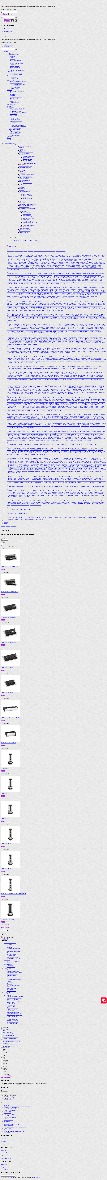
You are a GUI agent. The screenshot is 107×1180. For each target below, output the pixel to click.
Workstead (14, 505)
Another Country (83, 261)
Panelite (37, 431)
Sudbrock (17, 471)
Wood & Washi (51, 503)
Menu (24, 403)
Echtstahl (21, 314)
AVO (86, 268)
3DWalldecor (48, 251)
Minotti (50, 404)
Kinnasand (26, 376)
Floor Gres (56, 327)
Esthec (33, 318)
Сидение (21, 147)
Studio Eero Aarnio (100, 469)
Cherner (93, 292)
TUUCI (98, 482)
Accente (66, 255)
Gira (31, 340)
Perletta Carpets (77, 433)
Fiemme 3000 (63, 325)
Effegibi (71, 314)
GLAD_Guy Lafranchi (61, 340)
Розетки (21, 187)
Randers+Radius (30, 448)
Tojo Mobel (83, 479)
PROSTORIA (38, 440)
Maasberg (39, 397)
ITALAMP (16, 362)
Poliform (9, 438)
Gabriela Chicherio (41, 337)
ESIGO (17, 318)
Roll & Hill (10, 452)
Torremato (40, 481)
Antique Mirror (22, 262)
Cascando (87, 289)
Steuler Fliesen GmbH (76, 468)
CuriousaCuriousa (82, 297)
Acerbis (77, 255)
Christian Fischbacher (36, 293)
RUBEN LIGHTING (73, 452)
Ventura (36, 492)
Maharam (90, 397)
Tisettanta (64, 479)
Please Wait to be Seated (21, 437)
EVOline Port (4, 768)
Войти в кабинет (8, 45)
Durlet (20, 310)
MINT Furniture (58, 404)
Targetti (63, 476)
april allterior (79, 262)
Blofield (74, 277)
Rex (44, 450)
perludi (84, 433)
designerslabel (47, 306)
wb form (78, 500)
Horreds (17, 352)
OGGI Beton (85, 423)
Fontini (17, 328)
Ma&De (24, 397)
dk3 (71, 307)
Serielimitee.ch (86, 462)
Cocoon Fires (30, 294)
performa (65, 433)
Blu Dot (102, 277)
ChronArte (56, 293)
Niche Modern (63, 416)
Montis (42, 407)
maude (32, 402)
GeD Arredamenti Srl (36, 338)
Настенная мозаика (24, 180)
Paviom (26, 433)
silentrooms (53, 464)
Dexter (90, 306)
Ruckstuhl (95, 452)
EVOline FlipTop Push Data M (8, 617)
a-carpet (9, 255)
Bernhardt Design (15, 277)
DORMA (23, 309)
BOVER (18, 280)
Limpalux (74, 389)
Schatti (64, 459)
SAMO (55, 458)
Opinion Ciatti (29, 426)
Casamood (80, 289)
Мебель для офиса (27, 160)
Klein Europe (79, 376)
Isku (90, 361)
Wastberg (68, 500)
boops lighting (84, 279)
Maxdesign (52, 402)
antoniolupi (30, 262)
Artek (37, 265)
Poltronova (32, 438)
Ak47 (30, 258)
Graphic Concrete (97, 341)
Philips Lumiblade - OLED (90, 434)
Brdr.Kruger (61, 280)
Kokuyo (28, 378)
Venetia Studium (28, 492)
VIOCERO (26, 495)
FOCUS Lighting (98, 327)
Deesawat (27, 304)
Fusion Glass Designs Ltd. (53, 332)
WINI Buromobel (95, 502)
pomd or (39, 438)
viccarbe (59, 493)
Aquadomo (100, 262)
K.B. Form (10, 372)
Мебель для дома (27, 159)
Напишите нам (8, 31)
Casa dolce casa (43, 289)
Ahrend (101, 256)
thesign (75, 478)
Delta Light (67, 304)
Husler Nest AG (54, 352)
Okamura (103, 423)
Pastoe (98, 431)
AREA (37, 263)
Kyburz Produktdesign (96, 379)
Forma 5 (37, 328)
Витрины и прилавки (25, 229)
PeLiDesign (53, 433)
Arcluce (14, 263)
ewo (80, 318)
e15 (8, 314)
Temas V (27, 478)
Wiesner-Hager (55, 502)
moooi (47, 407)
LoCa (89, 390)
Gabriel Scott (23, 337)
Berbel (76, 276)
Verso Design (80, 492)
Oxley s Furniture (29, 427)
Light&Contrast (24, 389)
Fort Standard (29, 330)
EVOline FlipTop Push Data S (8, 642)
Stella (47, 468)
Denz (79, 304)
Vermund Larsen (52, 492)
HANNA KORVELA (29, 348)
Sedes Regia (87, 461)
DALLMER (37, 301)
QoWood (35, 444)
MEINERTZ (94, 402)
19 (7, 548)
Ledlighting (10, 388)
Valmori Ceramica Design (45, 491)
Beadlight (35, 275)
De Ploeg (78, 303)
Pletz (30, 437)
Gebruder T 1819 (25, 338)
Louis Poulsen (45, 392)
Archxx (9, 263)
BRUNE (22, 282)
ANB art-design (98, 259)
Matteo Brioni (19, 402)
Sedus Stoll (10, 462)
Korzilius (83, 378)
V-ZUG (21, 491)
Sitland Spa (10, 465)
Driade (69, 309)
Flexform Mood (48, 327)
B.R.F (39, 273)
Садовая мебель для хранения (27, 208)
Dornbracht (29, 309)
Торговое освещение (24, 231)
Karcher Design (87, 372)
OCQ (44, 423)
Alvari (75, 259)
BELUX (9, 276)
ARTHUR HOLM (85, 265)
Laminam (99, 385)
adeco (16, 256)
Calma (35, 287)
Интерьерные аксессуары (29, 163)
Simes (70, 464)
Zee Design (30, 517)
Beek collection (63, 275)
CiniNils (68, 293)
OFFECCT (65, 423)
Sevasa (9, 464)
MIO (65, 404)
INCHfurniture (19, 359)
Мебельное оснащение (25, 146)
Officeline (72, 423)
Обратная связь (8, 28)
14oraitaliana (10, 251)
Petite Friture (34, 434)
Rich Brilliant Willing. (81, 450)
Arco (19, 263)
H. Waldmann (18, 348)
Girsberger (42, 340)
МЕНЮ (6, 52)
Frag (88, 330)
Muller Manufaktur (69, 409)
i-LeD (13, 356)
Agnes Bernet (75, 256)
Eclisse (26, 314)
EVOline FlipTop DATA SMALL (9, 592)
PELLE (59, 433)
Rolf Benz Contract (99, 451)
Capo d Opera (76, 287)
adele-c (20, 256)
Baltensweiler (51, 273)
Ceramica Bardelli (80, 290)
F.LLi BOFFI (26, 324)
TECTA (9, 478)
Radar (9, 448)
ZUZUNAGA (39, 519)
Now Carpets (56, 419)
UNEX (50, 486)
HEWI (98, 349)
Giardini (81, 338)
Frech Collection (28, 331)
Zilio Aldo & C (81, 517)
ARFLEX (49, 263)
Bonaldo (67, 279)
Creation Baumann (54, 297)
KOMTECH (62, 378)
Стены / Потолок (27, 195)
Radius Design (15, 448)
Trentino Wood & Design (36, 482)
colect (56, 294)
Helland (20, 349)
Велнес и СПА (23, 171)
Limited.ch (67, 389)
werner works (98, 500)
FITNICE (23, 327)
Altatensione (64, 259)
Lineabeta (88, 389)
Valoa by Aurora (56, 491)
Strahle (36, 469)
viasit (45, 493)
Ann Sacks (53, 261)
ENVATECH (39, 317)
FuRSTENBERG (40, 332)
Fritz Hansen (97, 331)
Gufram (34, 344)
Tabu (15, 476)
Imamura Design (62, 358)
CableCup (16, 287)
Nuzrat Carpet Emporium (86, 419)
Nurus (70, 419)
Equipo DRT (53, 317)
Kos (88, 378)
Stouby (31, 469)
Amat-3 (80, 259)
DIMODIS (38, 307)
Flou (76, 327)
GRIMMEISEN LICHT (61, 342)
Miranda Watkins (89, 404)
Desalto (83, 304)
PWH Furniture (86, 440)
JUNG (95, 368)
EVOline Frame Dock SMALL (8, 743)
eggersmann (78, 314)
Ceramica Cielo (89, 290)
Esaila (13, 318)
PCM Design (33, 433)
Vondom (20, 496)
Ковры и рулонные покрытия (27, 174)
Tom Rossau (19, 481)
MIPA (69, 404)
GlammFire (71, 340)
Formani (51, 328)
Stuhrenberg (10, 471)
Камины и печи (27, 194)
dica (100, 306)
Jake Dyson (34, 366)
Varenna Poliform (93, 491)
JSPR (73, 368)
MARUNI (68, 400)
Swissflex (90, 471)
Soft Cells (82, 465)
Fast (102, 324)
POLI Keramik (97, 437)
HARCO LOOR (55, 348)
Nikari (87, 416)
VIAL (40, 493)
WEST (9, 502)
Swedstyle (77, 471)
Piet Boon (34, 436)
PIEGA (27, 436)
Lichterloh (94, 388)
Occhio (39, 423)
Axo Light (99, 268)
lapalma (44, 386)
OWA (13, 427)
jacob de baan (27, 366)
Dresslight (63, 309)
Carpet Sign (22, 289)
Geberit (16, 338)
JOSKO (64, 368)
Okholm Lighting (12, 424)
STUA (75, 469)
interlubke (16, 361)
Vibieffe (53, 493)
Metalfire (71, 403)
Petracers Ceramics (43, 434)
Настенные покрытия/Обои (26, 177)
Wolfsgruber (42, 503)
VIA (27, 493)
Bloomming (95, 277)
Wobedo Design (20, 503)
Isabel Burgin (68, 361)
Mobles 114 (60, 406)
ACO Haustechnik (86, 255)
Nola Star (56, 417)
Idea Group (18, 356)
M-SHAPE (10, 397)
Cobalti (15, 294)
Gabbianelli (10, 337)
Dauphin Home (96, 301)
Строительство (23, 200)
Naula (60, 414)
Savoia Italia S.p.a (28, 459)
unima (60, 486)
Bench (15, 276)
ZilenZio (74, 517)
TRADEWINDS (91, 481)
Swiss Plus (83, 471)
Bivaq (59, 277)
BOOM (72, 279)
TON (25, 481)
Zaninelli (14, 517)
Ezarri (15, 320)
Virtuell (32, 495)
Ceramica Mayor (22, 292)
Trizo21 (58, 482)
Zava (24, 517)
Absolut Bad (38, 255)
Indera (42, 359)
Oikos (91, 423)
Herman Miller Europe (85, 349)
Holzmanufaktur (58, 351)
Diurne (58, 307)
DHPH (95, 306)
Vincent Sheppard (12, 495)
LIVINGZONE (54, 390)
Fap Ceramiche (78, 324)
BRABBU (29, 280)
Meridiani (29, 403)
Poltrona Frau (17, 438)
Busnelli (20, 283)
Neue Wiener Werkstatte (98, 414)
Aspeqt (55, 266)
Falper (38, 324)
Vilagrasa (90, 493)
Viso (37, 495)
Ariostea (60, 263)
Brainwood (36, 280)
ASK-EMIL (43, 266)
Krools (48, 379)
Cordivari (43, 296)
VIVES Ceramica (84, 495)
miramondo (80, 404)
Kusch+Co (76, 379)
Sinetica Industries (82, 464)
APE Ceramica (58, 262)
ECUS (31, 314)
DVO (54, 310)
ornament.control (66, 426)
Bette (29, 277)
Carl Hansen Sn (92, 287)
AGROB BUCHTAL (93, 256)
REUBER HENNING (36, 450)
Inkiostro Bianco (56, 359)
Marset (35, 400)
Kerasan (55, 375)
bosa (96, 279)
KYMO (9, 380)
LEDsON (24, 388)
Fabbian (33, 324)
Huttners (67, 352)
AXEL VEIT (92, 268)
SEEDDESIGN (18, 462)
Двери (21, 201)
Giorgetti (16, 340)
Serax (80, 462)
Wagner (23, 500)
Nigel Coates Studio (78, 416)
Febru (9, 325)
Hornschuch (10, 352)
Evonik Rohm (74, 318)
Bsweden (45, 282)
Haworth (90, 348)
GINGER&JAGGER (96, 338)
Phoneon (13, 436)
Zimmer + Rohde (91, 517)
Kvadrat (82, 379)
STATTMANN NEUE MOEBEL (91, 467)
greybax (46, 342)
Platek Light (10, 437)
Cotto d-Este (70, 296)
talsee (51, 476)
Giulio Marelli (50, 340)
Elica (35, 316)
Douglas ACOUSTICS (39, 309)
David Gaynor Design (22, 303)
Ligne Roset (45, 389)
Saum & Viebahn (18, 459)
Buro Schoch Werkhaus (93, 282)
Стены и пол (22, 173)
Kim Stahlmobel (11, 376)
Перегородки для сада (28, 221)
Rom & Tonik (18, 452)
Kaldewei (35, 372)
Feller (35, 325)
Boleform (39, 279)
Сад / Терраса (23, 202)
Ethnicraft (49, 318)
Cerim (51, 292)
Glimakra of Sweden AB (17, 341)
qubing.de (63, 444)
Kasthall (65, 373)
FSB (14, 332)
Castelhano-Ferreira (34, 290)
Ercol (74, 317)
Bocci (24, 279)
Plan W (61, 436)
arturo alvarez (17, 266)
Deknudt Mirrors (41, 304)
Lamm (9, 386)
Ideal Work (44, 356)
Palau (13, 431)
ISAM (83, 361)
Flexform (40, 327)
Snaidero (71, 465)
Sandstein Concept (68, 458)
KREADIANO (99, 378)
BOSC (100, 279)
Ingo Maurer (48, 359)
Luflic (9, 393)
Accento (72, 255)
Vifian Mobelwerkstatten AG (75, 493)
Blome (79, 277)
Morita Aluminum (82, 407)
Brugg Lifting (11, 282)
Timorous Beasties (55, 479)
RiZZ (70, 451)
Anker (40, 261)
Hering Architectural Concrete (54, 349)
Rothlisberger (54, 452)
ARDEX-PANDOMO (28, 263)
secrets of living (70, 461)
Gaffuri (57, 337)
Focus (91, 327)
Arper (16, 265)
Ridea (9, 451)
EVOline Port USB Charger (8, 919)
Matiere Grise (11, 402)
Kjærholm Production (69, 376)
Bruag (95, 280)
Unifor (55, 486)
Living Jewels (45, 390)
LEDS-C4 (17, 388)
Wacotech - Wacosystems (14, 500)
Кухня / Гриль (23, 209)
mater (98, 400)
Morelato (68, 407)
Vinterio (20, 495)
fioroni (9, 327)
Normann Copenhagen (19, 419)
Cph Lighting (31, 297)
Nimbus (18, 417)
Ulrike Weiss (19, 486)
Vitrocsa (75, 495)
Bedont (56, 275)
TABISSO (10, 476)
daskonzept (82, 301)
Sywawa (17, 472)
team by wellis (76, 476)
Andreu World (20, 261)
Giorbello (10, 340)
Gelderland (45, 338)
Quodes (94, 444)
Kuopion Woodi (55, 379)
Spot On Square (57, 467)
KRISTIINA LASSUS (39, 379)
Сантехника (22, 170)
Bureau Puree (66, 282)
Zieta (69, 517)
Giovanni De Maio (24, 340)
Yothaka (24, 513)
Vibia (49, 493)
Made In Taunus (64, 397)
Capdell (69, 287)
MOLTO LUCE (19, 407)
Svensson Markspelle (62, 471)
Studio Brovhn (82, 469)
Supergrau (37, 471)
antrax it (36, 262)
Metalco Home (64, 403)
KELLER (10, 375)
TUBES (84, 482)
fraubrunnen (10, 331)
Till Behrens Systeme (35, 479)
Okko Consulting (22, 424)
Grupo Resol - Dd (96, 342)
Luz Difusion (69, 393)
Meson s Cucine (43, 403)
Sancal (60, 458)
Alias (92, 258)
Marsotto (40, 400)
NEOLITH (79, 414)
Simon (74, 464)
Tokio (94, 479)
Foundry (49, 330)
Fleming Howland (32, 327)
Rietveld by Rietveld (22, 451)
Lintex (9, 390)
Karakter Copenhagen (65, 372)
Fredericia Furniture (38, 331)
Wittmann (13, 503)
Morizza (90, 407)
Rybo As (32, 454)
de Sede (84, 303)
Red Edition (76, 448)
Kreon (9, 379)
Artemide (48, 265)
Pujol (61, 440)
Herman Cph (66, 349)
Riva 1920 (59, 451)
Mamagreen (20, 399)
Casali (67, 289)
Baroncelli (78, 273)
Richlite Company (93, 450)
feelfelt (22, 325)
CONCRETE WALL (81, 294)
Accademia (60, 255)
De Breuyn (57, 303)
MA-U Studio (31, 397)
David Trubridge (33, 303)
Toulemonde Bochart (70, 481)
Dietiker (32, 307)
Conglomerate (15, 296)
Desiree (77, 306)
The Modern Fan (68, 478)
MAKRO (14, 399)
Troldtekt (65, 482)
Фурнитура (22, 188)
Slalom (57, 465)
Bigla (33, 277)
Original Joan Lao (56, 426)
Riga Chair (31, 451)
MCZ (71, 402)
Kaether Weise (18, 372)
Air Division (18, 258)
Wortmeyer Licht (29, 505)
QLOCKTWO (27, 444)
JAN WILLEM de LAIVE (67, 366)
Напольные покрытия (25, 176)
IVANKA (30, 362)
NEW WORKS (35, 416)
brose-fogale (84, 280)
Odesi (49, 423)
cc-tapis (60, 290)
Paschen (93, 431)
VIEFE (65, 493)
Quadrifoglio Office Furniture (46, 444)
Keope (42, 375)
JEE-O (92, 366)
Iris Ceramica (60, 361)
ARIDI (55, 263)
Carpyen (29, 289)
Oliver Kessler (57, 424)
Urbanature (81, 486)
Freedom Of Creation (50, 331)
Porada (44, 438)
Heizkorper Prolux (12, 349)
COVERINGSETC (12, 297)
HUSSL (61, 352)
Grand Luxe (70, 341)
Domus (16, 309)
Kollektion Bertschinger (45, 378)
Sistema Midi (98, 464)
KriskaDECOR (22, 379)
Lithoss (30, 390)
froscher (9, 332)
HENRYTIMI (37, 349)
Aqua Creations (92, 262)
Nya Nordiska (97, 419)
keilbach (99, 373)
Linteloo (101, 389)
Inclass (26, 359)
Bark (73, 273)
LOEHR (94, 390)
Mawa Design (39, 402)
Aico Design (10, 258)
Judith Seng (79, 368)
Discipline (52, 307)
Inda (37, 359)
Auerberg (58, 268)
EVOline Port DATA (6, 843)
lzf (74, 393)
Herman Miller (74, 349)
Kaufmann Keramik (79, 373)
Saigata (45, 458)
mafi (71, 397)
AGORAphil (83, 256)
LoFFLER (100, 390)
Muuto (32, 410)
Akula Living (51, 258)
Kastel (60, 373)
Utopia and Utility (99, 486)
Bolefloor (33, 279)
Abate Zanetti (30, 255)
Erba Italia (68, 317)
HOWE (36, 352)
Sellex (60, 462)
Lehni (29, 388)
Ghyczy (75, 338)
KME (100, 376)
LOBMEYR (82, 390)
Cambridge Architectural (44, 287)
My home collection (40, 410)
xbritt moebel (15, 509)
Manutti (72, 399)
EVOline (67, 318)
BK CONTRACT (66, 277)
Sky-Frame (51, 465)
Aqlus (85, 262)
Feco (13, 325)
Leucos (62, 388)
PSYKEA (46, 440)
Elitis (39, 316)
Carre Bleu (35, 289)
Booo (78, 279)
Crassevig (45, 297)
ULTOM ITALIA (28, 486)
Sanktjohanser (78, 458)
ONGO (17, 426)
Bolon (45, 279)
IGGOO (68, 356)
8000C (63, 251)
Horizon (96, 351)
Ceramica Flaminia (99, 290)
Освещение (22, 164)
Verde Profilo (43, 492)
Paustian (21, 433)
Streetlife (49, 469)
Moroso (95, 407)
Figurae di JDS (79, 325)
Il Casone (91, 356)
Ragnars (23, 448)
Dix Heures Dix (65, 307)
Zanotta (19, 517)
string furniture (56, 469)
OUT (9, 427)
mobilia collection (51, 406)
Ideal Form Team (27, 356)
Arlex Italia (102, 263)
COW (25, 297)
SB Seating (42, 459)
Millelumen (31, 404)
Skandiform (17, 465)
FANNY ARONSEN (58, 324)
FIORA (103, 325)
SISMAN (90, 464)
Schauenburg (71, 459)
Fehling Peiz (29, 325)
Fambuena (44, 324)
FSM (18, 332)
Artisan (98, 265)
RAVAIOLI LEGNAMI (60, 448)
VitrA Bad (61, 495)
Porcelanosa (59, 438)
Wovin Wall (37, 505)
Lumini (38, 393)
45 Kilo (58, 251)
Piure (51, 436)
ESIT (23, 318)
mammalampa (29, 399)
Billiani (37, 277)
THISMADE (98, 478)
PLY (61, 437)
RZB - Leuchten (40, 454)
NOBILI (43, 417)
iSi (87, 361)
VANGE (78, 491)
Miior (98, 403)
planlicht (76, 436)
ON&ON (79, 424)
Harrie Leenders (65, 348)
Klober (90, 376)
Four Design (56, 330)
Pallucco (18, 431)
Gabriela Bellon (31, 337)
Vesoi (101, 492)
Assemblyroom (70, 266)
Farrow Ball (97, 324)
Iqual (47, 361)
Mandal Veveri (37, 399)
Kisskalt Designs (48, 376)
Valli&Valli (34, 491)
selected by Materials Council (40, 462)
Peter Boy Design (99, 433)
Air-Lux (25, 258)
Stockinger (15, 469)
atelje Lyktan (33, 268)
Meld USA (102, 402)
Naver (64, 414)
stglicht (85, 468)
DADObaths (23, 301)
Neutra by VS (17, 416)
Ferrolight (56, 325)
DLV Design (77, 307)
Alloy (27, 259)
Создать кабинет (8, 46)
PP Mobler (83, 438)
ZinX (98, 517)
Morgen (74, 407)
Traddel (83, 481)
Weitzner (91, 500)
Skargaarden (25, 465)
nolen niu (62, 417)
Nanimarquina (29, 414)
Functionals (31, 332)
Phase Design (53, 434)
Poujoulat (76, 438)
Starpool (78, 467)
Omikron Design (71, 424)
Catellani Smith (44, 290)
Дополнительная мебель (29, 156)
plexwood (35, 437)
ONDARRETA (86, 424)
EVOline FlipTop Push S (7, 692)
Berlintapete (92, 276)
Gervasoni (69, 338)
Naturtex (54, 414)
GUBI (29, 344)
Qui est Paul (70, 444)
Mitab (9, 406)
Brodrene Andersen (70, 280)
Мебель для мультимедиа (26, 152)
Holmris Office (43, 351)
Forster (96, 328)
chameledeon (76, 292)
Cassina (20, 290)
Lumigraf (26, 393)
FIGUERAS (71, 325)
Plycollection (67, 437)
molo (102, 406)
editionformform (58, 314)
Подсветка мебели (24, 232)
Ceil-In (72, 290)
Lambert (93, 385)
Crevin (61, 297)
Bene (37, 276)
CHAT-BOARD (85, 292)
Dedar (15, 304)
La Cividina (31, 385)
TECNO (88, 476)
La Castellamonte (23, 385)
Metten (77, 403)
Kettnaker (66, 375)
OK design (97, 423)
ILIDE (33, 358)
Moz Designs (52, 409)
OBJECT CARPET (17, 423)
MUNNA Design (12, 410)
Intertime (37, 361)
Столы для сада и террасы (26, 205)
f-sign (9, 324)
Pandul (32, 431)
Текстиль (21, 190)
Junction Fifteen (87, 368)
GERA (63, 338)
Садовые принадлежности (30, 222)
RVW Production (24, 454)
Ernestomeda (89, 317)
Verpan (73, 492)
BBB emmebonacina (18, 275)
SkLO (40, 465)
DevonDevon (84, 306)
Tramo (98, 481)
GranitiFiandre (78, 341)
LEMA (34, 388)
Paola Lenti (56, 431)
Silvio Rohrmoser (62, 464)
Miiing (88, 403)
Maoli (78, 399)
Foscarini (36, 330)
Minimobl (45, 404)
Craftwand (38, 297)
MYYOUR (57, 410)
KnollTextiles (22, 378)
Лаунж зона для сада (24, 207)
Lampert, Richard (27, 386)
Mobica (23, 406)
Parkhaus (82, 431)
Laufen (64, 386)
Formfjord (69, 328)
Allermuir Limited (19, 259)
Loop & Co (37, 392)
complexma (61, 294)
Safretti (34, 458)
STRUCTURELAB (67, 469)
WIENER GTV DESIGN (44, 502)
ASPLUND (61, 266)
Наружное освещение (25, 167)
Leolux (45, 388)
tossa (58, 481)
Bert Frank (23, 277)
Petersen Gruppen (25, 434)
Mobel (19, 406)
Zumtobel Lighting (29, 519)
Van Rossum (71, 491)
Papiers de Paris (64, 431)
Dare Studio (66, 301)
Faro (85, 324)
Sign (41, 464)
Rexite (63, 450)
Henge (30, 349)
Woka (36, 503)
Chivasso (27, 293)
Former (56, 328)
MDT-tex (87, 402)
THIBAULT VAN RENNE (85, 478)
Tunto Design (91, 482)
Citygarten (74, 293)
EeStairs (66, 314)
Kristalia (30, 379)
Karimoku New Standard (20, 373)
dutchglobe (31, 310)
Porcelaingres (51, 438)
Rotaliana (47, 452)
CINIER (62, 293)
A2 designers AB (17, 255)
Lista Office (15, 390)
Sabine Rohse (27, 458)
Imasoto (69, 358)
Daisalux (30, 301)
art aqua (20, 265)
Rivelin (65, 451)
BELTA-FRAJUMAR (94, 275)
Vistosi (47, 495)
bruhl (17, 282)
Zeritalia (55, 517)
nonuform (80, 417)
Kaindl (29, 372)
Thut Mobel (25, 479)
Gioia (104, 338)
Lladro (68, 390)
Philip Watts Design (68, 434)
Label (53, 385)
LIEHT (17, 389)
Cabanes (9, 287)
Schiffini (93, 459)
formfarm (62, 328)
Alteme (70, 259)
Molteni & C (10, 407)
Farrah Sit (90, 324)
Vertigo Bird (88, 492)
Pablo (9, 431)
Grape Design (87, 341)
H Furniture (10, 348)
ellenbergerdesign (46, 316)
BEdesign (50, 275)
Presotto (95, 438)
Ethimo (42, 318)
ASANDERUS (26, 266)
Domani (97, 307)
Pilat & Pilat (40, 436)
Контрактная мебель (28, 161)
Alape (78, 258)
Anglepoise (28, 261)
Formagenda (44, 328)
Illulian (38, 358)
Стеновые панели (27, 183)
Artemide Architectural (58, 265)
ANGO (34, 261)
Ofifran (78, 423)
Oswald (102, 426)
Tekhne (14, 478)
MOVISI (41, 409)
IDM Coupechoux (53, 356)
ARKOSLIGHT (75, 263)
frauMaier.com (18, 331)
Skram (45, 465)
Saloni (50, 458)
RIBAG (72, 450)
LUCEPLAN (90, 392)
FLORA (62, 327)
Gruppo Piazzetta (17, 344)
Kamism (56, 372)
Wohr (32, 503)
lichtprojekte (10, 389)
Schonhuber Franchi (29, 461)
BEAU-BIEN (43, 275)
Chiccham (20, 293)
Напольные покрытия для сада (31, 224)
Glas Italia (78, 340)
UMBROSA (44, 486)
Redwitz (90, 448)
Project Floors (22, 440)
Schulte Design (47, 461)
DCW (52, 303)
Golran (58, 341)
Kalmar (50, 372)
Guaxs (24, 344)
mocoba (71, 406)
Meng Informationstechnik (14, 403)
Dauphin (88, 301)
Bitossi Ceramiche (51, 277)
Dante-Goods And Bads (56, 301)
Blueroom (10, 279)
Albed (82, 258)
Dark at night (74, 301)
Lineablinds (95, 389)
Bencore (32, 276)
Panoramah (43, 431)
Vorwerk (26, 496)
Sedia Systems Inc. (97, 461)
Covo (20, 297)
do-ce (93, 307)
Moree (63, 407)
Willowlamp (85, 502)
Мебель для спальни (24, 153)
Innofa (82, 359)
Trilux (49, 482)
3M (53, 251)
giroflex (36, 340)
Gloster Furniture (42, 341)
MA (19, 397)
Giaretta (86, 338)
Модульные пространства (26, 185)
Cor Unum (36, 296)
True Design (77, 482)
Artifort (93, 265)
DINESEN (45, 307)
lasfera (59, 386)
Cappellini (84, 287)
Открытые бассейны (28, 216)
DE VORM (90, 303)
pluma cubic (56, 437)
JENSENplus (99, 366)
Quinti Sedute (78, 444)
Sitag (104, 464)
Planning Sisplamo (92, 436)
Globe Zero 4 (29, 341)
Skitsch (35, 465)
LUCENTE (81, 392)
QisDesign (20, 444)
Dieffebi (15, 307)
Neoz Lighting (87, 414)
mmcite (13, 406)
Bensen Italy (61, 276)
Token (89, 479)
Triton (54, 482)
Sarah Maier (94, 458)
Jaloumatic (42, 366)
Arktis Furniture (84, 263)
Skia (31, 465)
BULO (59, 282)
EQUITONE (61, 317)
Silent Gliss (46, 464)
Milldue (25, 404)
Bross (91, 280)
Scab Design (58, 459)
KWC (87, 379)
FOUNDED (43, 330)
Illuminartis (53, 358)
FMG (87, 327)
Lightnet (32, 389)
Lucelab (75, 392)
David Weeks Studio (43, 303)
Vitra (55, 495)
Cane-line (64, 287)
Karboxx (80, 372)
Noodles (86, 417)
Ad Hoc (102, 255)
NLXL (38, 417)
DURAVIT (14, 310)
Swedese (70, 471)
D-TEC (9, 301)
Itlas (21, 362)
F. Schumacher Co (16, 324)
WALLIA (39, 500)
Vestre (18, 493)
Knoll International (12, 378)
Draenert (49, 309)
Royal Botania (62, 452)
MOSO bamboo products (20, 409)
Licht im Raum (86, 388)
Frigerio (84, 331)
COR (31, 296)
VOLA (9, 496)
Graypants (19, 342)
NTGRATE (64, 419)
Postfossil (70, 438)
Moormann (53, 407)
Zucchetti (16, 519)
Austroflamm (65, 268)
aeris (45, 256)
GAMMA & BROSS (82, 337)
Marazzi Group (84, 399)
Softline (88, 465)
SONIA (98, 465)
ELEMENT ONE (15, 316)
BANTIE (68, 273)
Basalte (92, 273)
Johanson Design (37, 368)
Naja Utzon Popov (19, 414)
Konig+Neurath (75, 378)
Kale (40, 372)
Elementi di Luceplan (27, 316)
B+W (16, 273)
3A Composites (32, 251)
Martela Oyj (47, 400)
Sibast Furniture (34, 464)
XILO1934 (22, 509)
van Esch (65, 491)
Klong (95, 376)
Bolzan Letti (51, 279)
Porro (65, 438)
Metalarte (51, 403)
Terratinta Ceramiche (47, 478)
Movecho (35, 409)
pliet (40, 437)
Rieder (13, 451)
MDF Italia (81, 402)
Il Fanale (97, 356)
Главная (3, 526)
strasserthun (42, 469)
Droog (74, 309)
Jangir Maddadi (79, 366)
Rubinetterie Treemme (85, 452)
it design (9, 362)
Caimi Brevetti (28, 287)
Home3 (73, 351)
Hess (93, 349)
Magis (75, 397)
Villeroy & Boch (98, 493)
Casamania (73, 289)
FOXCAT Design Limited (75, 330)
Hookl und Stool (80, 351)
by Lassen (62, 283)
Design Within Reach (18, 306)
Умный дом (26, 197)
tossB (62, 481)
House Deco (23, 352)
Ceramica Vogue (32, 292)
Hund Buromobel (44, 352)
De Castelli (64, 303)
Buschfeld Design (12, 283)
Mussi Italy (20, 410)
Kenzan (37, 375)
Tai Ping (29, 476)
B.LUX (33, 273)
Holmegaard (35, 351)
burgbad (73, 282)
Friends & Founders (76, 331)
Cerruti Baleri (58, 292)
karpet (51, 373)
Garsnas (99, 337)
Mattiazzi (26, 402)
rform (67, 450)
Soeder (76, 465)
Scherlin (87, 459)
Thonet (9, 479)
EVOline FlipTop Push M (7, 667)
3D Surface (40, 251)
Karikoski (10, 373)
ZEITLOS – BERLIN (40, 517)
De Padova (71, 303)
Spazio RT (19, 467)
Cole (45, 294)
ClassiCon (81, 293)
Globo (35, 341)
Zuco (22, 519)
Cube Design (68, 297)
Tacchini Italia (22, 476)
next (47, 416)
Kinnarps (19, 376)
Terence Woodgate (36, 478)
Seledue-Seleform (53, 462)
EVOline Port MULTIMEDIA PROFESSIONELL (13, 894)
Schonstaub (38, 461)
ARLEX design (93, 263)
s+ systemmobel (11, 458)
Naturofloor (48, 414)
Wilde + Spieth (64, 502)
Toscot (54, 481)
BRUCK (100, 280)
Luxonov (57, 393)
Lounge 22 (60, 392)
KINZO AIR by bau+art (36, 376)
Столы (21, 149)
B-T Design (27, 273)
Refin (95, 448)
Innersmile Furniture (74, 359)
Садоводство (26, 219)
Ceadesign (66, 290)
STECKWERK (11, 468)
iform (64, 356)
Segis (30, 462)
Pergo (70, 433)
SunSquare (30, 471)
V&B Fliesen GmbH (12, 491)
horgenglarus (89, 351)
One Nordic (95, 424)
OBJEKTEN (33, 423)
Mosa (101, 407)
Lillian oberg (53, 389)
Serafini (75, 462)
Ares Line (43, 263)
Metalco (56, 403)
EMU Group (100, 316)
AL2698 (72, 258)
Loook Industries (28, 392)
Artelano (42, 265)
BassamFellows (99, 273)
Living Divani (37, 390)
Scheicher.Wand (79, 459)
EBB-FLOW (14, 314)
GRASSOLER (11, 342)
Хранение (22, 150)
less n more (51, 388)
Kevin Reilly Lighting (76, 375)
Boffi (28, 279)
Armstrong (10, 265)
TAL (47, 476)
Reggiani (14, 450)
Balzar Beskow (60, 273)
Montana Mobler (29, 407)
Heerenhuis (100, 348)
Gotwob (64, 341)
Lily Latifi (60, 389)
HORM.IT (102, 351)
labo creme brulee (61, 385)
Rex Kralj (49, 450)
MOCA (66, 406)
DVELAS (48, 310)
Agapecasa (62, 256)
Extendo (96, 318)
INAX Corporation (98, 358)
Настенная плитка (24, 178)
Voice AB (101, 495)
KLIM (86, 376)
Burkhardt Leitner (81, 282)
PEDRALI (46, 433)
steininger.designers (39, 468)
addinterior (10, 256)
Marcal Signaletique (94, 399)
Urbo (87, 486)
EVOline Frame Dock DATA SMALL (10, 717)
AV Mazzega (80, 268)
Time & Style (46, 479)
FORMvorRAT (89, 328)
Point (91, 437)
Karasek (74, 372)
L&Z (16, 385)
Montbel (37, 407)
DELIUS (56, 304)
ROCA (83, 451)
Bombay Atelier (59, 279)
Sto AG (9, 469)
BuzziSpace (45, 283)
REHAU (20, 450)
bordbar (91, 279)
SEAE (54, 461)
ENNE (22, 317)
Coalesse (10, 294)
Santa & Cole (86, 458)
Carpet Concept (14, 289)
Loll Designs (14, 392)
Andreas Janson (11, 261)
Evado (54, 318)
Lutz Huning (50, 393)
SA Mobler (19, 458)
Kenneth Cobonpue (29, 375)
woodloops (66, 503)
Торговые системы (24, 228)
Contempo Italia (24, 296)
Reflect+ (100, 448)
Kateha (71, 373)
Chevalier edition (101, 292)
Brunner (28, 282)
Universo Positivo (68, 486)
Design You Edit (29, 306)
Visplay (41, 495)
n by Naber (10, 414)
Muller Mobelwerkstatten (95, 409)
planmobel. (83, 436)
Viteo (51, 495)
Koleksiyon (35, 378)
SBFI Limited (50, 459)
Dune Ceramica (96, 309)
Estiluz (37, 318)
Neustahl (10, 416)
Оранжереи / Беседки (28, 225)
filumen (86, 325)
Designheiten (55, 306)
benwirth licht (70, 276)
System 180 (97, 471)
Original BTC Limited (44, 426)
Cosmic (64, 296)
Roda (88, 451)
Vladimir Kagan (93, 495)
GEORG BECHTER (55, 338)
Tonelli (29, 481)
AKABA (35, 258)
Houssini (30, 352)
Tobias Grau (70, 479)
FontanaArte (10, 328)
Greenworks (40, 342)
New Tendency (25, 416)
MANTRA (51, 399)
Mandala (44, 399)
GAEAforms (51, 337)
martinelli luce (60, 400)
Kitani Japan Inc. (58, 376)
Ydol (20, 513)
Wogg (28, 503)
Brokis (78, 280)
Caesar (21, 287)
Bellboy (85, 275)
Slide (66, 465)
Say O (36, 459)
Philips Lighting (78, 434)
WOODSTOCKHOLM (83, 503)
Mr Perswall (59, 409)
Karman (39, 373)
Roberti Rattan (76, 451)
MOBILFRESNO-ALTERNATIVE (36, 406)
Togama (77, 479)
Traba (79, 481)
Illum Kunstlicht (45, 358)
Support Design (45, 471)
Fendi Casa (40, 325)
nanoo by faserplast (38, 414)
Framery (97, 330)
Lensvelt (39, 388)
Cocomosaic (21, 294)
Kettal (61, 375)
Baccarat (44, 273)
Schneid (98, 459)
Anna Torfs (60, 261)
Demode (73, 304)
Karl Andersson (31, 373)
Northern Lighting (37, 419)
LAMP (14, 386)
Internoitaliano (23, 361)
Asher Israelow (35, 266)
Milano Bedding (17, 404)
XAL (9, 509)
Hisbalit (28, 351)
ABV (54, 255)
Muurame (27, 410)
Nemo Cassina (71, 414)
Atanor (77, 266)
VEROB (60, 492)
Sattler (11, 459)
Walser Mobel (53, 500)
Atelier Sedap (25, 268)
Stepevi (67, 468)
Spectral (25, 467)
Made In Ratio (55, 397)
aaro (24, 255)
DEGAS (33, 304)
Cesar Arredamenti (67, 292)
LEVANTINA (77, 388)
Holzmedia (67, 351)
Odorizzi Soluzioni (56, 423)
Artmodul (10, 266)
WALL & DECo (31, 500)
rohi (91, 451)
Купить (3, 569)
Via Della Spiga (33, 493)
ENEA (9, 317)
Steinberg (25, 468)
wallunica (46, 500)
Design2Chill (38, 306)
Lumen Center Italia (17, 393)
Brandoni (54, 280)
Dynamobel (60, 310)
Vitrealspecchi (68, 495)
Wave (73, 500)
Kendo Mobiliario (18, 375)
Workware (20, 505)
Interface (9, 361)
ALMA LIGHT (33, 259)
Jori (60, 368)
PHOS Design (21, 436)
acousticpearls (95, 255)
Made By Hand (46, 397)
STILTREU (100, 468)
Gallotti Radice (71, 337)
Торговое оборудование (25, 226)
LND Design (74, 390)
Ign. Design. (75, 356)
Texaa (61, 478)
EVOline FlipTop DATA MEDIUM (9, 566)
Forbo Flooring (24, 328)
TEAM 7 (69, 476)
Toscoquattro (47, 481)
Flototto (71, 327)
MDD (75, 402)
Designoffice (70, 306)
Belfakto (79, 275)
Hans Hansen (39, 348)
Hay (95, 348)
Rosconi (25, 452)
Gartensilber (10, 338)
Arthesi (77, 265)
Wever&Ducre (26, 502)
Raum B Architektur (41, 448)
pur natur (79, 440)
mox (46, 409)
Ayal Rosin (15, 269)
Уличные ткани (27, 214)
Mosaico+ (10, 409)
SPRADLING (66, 467)
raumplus (50, 448)
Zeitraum (49, 517)
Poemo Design (76, 437)
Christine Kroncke (47, 293)
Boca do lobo (17, 279)
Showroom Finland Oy (23, 464)
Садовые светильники (28, 218)
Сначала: (3, 538)
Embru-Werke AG (75, 316)
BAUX (9, 275)
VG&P (22, 493)
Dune (89, 309)
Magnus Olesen (82, 397)
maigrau (96, 397)
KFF (84, 375)
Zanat (9, 517)
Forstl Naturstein (19, 330)
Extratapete (102, 318)
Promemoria (30, 440)
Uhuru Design (11, 486)
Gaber (16, 337)
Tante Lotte (57, 476)
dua (85, 309)
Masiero (74, 400)
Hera (43, 349)
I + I (8, 356)
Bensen (55, 276)
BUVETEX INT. (28, 283)
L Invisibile (10, 385)
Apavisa (51, 262)
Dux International (40, 310)
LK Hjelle (62, 390)
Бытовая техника (27, 198)
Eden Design (38, 314)
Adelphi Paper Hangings (30, 256)
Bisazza (43, 277)
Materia (103, 400)
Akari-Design (43, 258)
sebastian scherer (61, 461)
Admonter (40, 256)
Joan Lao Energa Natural (14, 368)
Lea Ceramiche (79, 386)
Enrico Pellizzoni (30, 317)
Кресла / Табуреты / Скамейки (27, 204)
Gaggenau (63, 337)
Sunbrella (24, 471)
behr (75, 275)
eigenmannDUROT (94, 314)
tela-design (21, 478)
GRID (52, 342)
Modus (90, 406)
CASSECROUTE (12, 290)
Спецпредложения (20, 145)
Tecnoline (95, 476)
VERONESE (67, 492)
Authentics (72, 268)
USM (92, 486)
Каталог (8, 526)
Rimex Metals (46, 451)
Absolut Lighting (47, 255)
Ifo (60, 356)
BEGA (70, 275)
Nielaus (70, 416)
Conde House (91, 294)
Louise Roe (53, 392)
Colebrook (50, 294)
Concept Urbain (70, 294)
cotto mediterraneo (80, 296)
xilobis (28, 509)
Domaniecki (10, 309)
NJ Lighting (32, 417)
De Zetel (97, 303)
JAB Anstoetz (11, 366)
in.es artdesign (82, 358)
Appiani (72, 262)
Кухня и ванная (23, 168)
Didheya (9, 307)
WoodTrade (94, 503)
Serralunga (103, 462)
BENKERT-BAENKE (46, 276)
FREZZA (67, 331)
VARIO (14, 492)
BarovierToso (86, 273)
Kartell (55, 373)
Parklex (87, 431)
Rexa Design (56, 450)
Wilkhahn (79, 502)
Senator (69, 462)
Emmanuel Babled (91, 316)
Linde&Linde (81, 389)
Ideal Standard (36, 356)
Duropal (25, 310)
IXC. (36, 362)
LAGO (80, 385)
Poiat (87, 437)
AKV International (60, 258)
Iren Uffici (53, 361)
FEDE (17, 325)
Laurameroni (70, 386)
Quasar (57, 444)
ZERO (60, 517)
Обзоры (9, 138)
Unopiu (75, 486)
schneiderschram (11, 461)
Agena (68, 256)
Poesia (82, 437)
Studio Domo (91, 469)
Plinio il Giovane (47, 437)
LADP (75, 385)
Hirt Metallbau (21, 351)
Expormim (90, 318)
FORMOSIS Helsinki (78, 328)
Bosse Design (11, 280)
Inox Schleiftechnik (95, 359)
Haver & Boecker (82, 348)
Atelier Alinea (84, 266)
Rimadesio (38, 451)
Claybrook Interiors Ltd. (91, 293)
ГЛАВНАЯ (10, 53)
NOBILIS (50, 417)
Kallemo (45, 372)
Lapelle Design (52, 386)
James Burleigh (49, 366)
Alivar (96, 258)
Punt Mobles (72, 440)
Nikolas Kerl (93, 416)
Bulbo (54, 282)
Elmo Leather (55, 316)
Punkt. (66, 440)
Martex (53, 400)
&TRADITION (11, 246)
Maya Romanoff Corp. (62, 402)
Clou (100, 293)
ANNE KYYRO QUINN (71, 261)
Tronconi (71, 482)
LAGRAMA (86, 385)
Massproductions (82, 400)
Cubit (74, 297)
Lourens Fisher (68, 392)
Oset (92, 426)
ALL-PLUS (10, 259)
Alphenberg (52, 259)
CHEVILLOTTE (12, 293)
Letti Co (57, 388)
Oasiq (9, 423)
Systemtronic (11, 472)
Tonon (34, 481)
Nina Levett (24, 417)
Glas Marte (84, 340)
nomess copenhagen (71, 417)
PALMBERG (25, 431)
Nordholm (92, 417)
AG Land (51, 256)
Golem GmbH (52, 341)
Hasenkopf (73, 348)
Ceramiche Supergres (43, 292)
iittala (81, 356)
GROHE (77, 342)
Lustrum (43, 393)
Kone (68, 378)
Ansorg (90, 261)
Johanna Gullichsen (26, 368)
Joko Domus (46, 368)
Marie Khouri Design (15, 400)
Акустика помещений (25, 191)
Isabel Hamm (77, 361)
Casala (51, 289)
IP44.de (42, 361)
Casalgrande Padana (59, 289)
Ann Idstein (45, 261)
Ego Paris (85, 314)
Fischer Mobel (16, 327)
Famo (49, 324)
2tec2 (25, 251)
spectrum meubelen (33, 467)
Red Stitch (84, 448)
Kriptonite (15, 379)
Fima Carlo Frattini (95, 325)
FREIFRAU (60, 331)
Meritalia (35, 403)
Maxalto (45, 402)
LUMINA (32, 393)
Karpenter (45, 373)
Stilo (95, 468)
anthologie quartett (12, 262)
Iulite (25, 362)
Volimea (14, 496)
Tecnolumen (101, 476)
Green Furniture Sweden (29, 342)
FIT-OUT (21, 184)
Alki (100, 258)
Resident (26, 450)
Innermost (65, 359)
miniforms (38, 404)
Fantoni (71, 324)
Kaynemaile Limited (91, 373)
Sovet (104, 465)
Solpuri (93, 465)
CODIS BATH (38, 294)
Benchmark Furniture (23, 276)
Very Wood (95, 492)
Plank (71, 436)
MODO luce (78, 406)
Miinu (93, 403)
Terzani (55, 478)
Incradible (32, 359)
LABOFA (69, 385)
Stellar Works (53, 468)
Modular (85, 406)
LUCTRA (101, 392)
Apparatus (66, 262)
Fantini (66, 324)
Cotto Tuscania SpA (91, 296)
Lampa (19, 386)
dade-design (15, 301)
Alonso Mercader (44, 259)
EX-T (84, 318)
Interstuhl (31, 361)
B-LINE (21, 273)
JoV (69, 368)
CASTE (25, 290)
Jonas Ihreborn (54, 368)
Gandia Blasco (92, 337)
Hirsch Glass (13, 351)
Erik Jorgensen (80, 317)
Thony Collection (17, 479)
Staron (73, 467)
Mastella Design (91, 400)
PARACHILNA (74, 431)
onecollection (11, 426)
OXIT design (19, 427)
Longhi (20, 392)
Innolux (87, 359)
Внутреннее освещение (25, 166)
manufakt (58, 399)
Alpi (58, 259)
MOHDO (96, 406)
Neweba (42, 416)
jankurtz (87, 366)
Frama (92, 330)
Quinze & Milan (87, 444)
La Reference (40, 385)
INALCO (89, 358)
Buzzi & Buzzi (37, 283)
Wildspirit (72, 502)
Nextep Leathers (54, 416)
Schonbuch (20, 461)
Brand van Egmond (45, 280)
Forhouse (32, 328)
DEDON (21, 304)
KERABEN (49, 375)
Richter (100, 450)
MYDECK (50, 410)
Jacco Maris (18, 366)
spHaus (41, 467)
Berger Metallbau (84, 276)
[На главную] (7, 15)
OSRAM (97, 426)
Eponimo (46, 317)
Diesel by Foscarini (23, 307)
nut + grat (76, 419)
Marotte (29, 400)
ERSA (95, 317)
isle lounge (95, 361)
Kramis (92, 378)
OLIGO (37, 424)
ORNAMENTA (75, 426)
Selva (65, 462)
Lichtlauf (100, 388)
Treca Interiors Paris (17, 482)
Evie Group (60, 318)
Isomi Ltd (102, 361)
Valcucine (27, 491)
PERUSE (90, 433)
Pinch (47, 436)
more (59, 407)
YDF (16, 513)
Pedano (39, 433)
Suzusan (52, 471)
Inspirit (103, 359)
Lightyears (38, 389)
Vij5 (85, 493)
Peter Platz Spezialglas (13, 434)
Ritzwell (53, 451)
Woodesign (59, 503)
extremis (9, 320)
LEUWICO (69, 388)
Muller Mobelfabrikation (81, 409)
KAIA (25, 372)
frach (84, 330)
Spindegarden (48, 467)
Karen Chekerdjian (98, 372)
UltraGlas (37, 486)
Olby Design (31, 424)
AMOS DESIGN (88, 259)
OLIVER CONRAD (46, 424)
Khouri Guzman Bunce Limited (94, 375)
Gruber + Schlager (85, 342)
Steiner (31, 468)
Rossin (36, 452)
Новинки (12, 145)
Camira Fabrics (55, 287)
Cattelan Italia (53, 290)
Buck (50, 282)
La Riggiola (47, 385)
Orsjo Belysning (85, 426)
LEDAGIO (100, 386)
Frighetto (90, 331)
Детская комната (27, 157)
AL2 (68, 258)
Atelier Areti (92, 266)
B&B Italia (10, 273)
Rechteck (70, 448)
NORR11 (29, 419)
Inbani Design (11, 359)
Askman (50, 266)
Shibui (14, 464)
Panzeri (49, 431)
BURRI (102, 282)
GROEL (70, 342)
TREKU (26, 482)
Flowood (81, 327)
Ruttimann (16, 454)
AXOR (9, 269)
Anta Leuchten (98, 261)
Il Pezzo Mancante (25, 358)
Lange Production (37, 386)
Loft (8, 392)
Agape (56, 256)
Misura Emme (98, 404)
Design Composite (91, 304)
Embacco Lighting (65, 316)
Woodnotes (73, 503)
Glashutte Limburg (93, 340)
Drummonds (80, 309)
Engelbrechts (16, 317)
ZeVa (65, 517)
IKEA (86, 356)
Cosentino (58, 296)
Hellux (25, 349)
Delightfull (49, 304)
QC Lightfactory (11, 444)
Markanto (24, 400)
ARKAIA (67, 263)
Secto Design (80, 461)
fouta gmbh (63, 330)
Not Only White (47, 419)
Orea (36, 426)
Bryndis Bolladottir (36, 282)
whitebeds (33, 502)
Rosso (41, 452)
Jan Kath (57, 366)
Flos (67, 327)
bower (23, 280)
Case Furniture (94, 289)
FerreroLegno (48, 325)
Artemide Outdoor (69, 265)
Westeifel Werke (16, 502)
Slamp (62, 465)
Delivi (61, 304)
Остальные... (22, 154)
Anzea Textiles (43, 262)
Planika (66, 436)
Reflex (9, 450)
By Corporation (54, 283)
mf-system (83, 403)
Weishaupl (85, 500)
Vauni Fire (20, 492)
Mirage (74, 404)
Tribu (45, 482)
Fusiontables (64, 332)
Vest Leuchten (11, 493)
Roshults (31, 452)
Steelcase (19, 468)
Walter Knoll (61, 500)
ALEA (87, 258)
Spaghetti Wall (11, 467)
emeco (83, 316)
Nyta (103, 419)
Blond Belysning (87, 277)
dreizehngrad (56, 309)
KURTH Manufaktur (66, 379)
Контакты (9, 136)
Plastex (99, 436)
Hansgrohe (46, 348)
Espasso (27, 318)
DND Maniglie (86, 307)
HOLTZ (51, 351)
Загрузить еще (4, 927)
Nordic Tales (100, 417)
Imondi (75, 358)
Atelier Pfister (17, 268)
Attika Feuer (50, 268)
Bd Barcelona (28, 275)
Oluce (63, 424)
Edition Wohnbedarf (48, 314)
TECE (83, 476)
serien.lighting (95, 462)
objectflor (26, 423)
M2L (16, 397)
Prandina (89, 438)
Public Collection (54, 440)
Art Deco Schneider (29, 265)
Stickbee (90, 468)
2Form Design (19, 251)
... (5, 548)
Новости (9, 139)
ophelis (22, 426)
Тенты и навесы (27, 212)
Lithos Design (23, 390)
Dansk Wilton (45, 301)
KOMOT (55, 378)
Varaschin (85, 491)
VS (30, 496)
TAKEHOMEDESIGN (38, 476)
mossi (29, 409)
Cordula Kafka (50, 296)
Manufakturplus (65, 399)
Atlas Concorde (42, 268)
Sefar (25, 462)
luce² (96, 392)
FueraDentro (24, 332)
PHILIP (59, 434)
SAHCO (40, 458)
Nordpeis (10, 419)
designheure (62, 306)
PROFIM (15, 440)
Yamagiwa (10, 513)
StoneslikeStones (24, 469)
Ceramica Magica (12, 292)
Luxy (62, 393)
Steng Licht (60, 468)
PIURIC (56, 436)
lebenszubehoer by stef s (90, 386)
